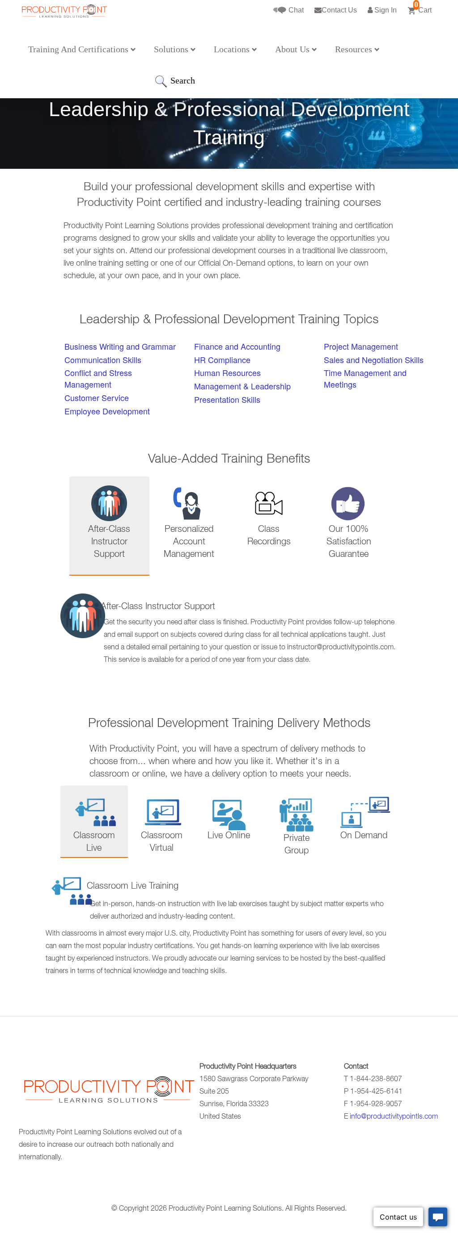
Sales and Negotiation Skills (374, 359)
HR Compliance (222, 359)
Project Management (361, 346)
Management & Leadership (242, 386)
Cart (423, 7)
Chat (295, 10)
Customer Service (96, 397)
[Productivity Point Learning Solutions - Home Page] (108, 1093)
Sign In (385, 10)
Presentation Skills (227, 399)
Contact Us (339, 10)
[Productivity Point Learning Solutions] (64, 25)
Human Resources (227, 372)
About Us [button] (293, 49)
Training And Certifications (79, 49)
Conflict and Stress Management (98, 378)
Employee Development (107, 411)
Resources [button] (354, 49)
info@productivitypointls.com (394, 1117)
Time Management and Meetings (365, 378)
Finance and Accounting (237, 346)
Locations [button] (233, 49)
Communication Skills (102, 359)
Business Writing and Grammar (120, 346)
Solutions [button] (172, 49)
